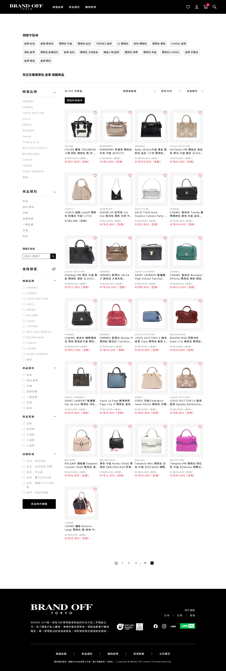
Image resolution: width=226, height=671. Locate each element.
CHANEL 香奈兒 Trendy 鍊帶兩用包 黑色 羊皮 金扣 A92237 (186, 214)
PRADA (27, 124)
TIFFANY (32, 326)
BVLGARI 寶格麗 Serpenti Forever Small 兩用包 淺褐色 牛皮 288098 (81, 465)
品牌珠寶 (28, 218)
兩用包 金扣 (84, 43)
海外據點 (189, 610)
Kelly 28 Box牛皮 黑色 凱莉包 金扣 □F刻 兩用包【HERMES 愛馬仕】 (151, 151)
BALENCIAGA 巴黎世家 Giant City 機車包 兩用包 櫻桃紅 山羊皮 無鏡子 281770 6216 (185, 339)
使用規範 (138, 653)
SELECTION (142, 209)
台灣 (179, 615)
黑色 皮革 (29, 52)
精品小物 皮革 (111, 52)
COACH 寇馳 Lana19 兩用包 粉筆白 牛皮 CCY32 (80, 214)
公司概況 (164, 653)
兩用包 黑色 (158, 43)
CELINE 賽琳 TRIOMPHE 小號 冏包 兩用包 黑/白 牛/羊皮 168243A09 (81, 151)
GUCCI (27, 118)
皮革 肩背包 (47, 43)
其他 (25, 177)
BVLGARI (28, 130)
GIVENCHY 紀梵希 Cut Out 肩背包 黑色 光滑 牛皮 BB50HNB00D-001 (116, 214)
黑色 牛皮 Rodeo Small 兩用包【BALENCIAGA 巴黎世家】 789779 (116, 465)
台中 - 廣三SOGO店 (39, 477)
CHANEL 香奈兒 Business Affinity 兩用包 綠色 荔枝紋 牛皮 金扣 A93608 (186, 277)
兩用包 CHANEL (171, 52)
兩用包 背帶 (131, 52)
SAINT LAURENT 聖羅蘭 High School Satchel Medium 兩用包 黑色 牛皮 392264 (151, 277)
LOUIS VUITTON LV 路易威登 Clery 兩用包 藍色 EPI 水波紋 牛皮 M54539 (151, 339)
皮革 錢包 (29, 60)
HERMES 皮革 (104, 43)
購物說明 (90, 7)
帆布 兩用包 (140, 43)
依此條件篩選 (39, 503)
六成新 (31, 445)
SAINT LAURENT (33, 171)
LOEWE (27, 165)
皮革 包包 (29, 43)
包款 (25, 201)
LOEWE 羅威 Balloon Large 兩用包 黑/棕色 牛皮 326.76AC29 (81, 528)
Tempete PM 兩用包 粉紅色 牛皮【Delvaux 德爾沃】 (186, 465)
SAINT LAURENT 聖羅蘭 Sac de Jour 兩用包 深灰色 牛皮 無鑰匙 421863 (81, 402)
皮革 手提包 (191, 52)
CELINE (69, 146)
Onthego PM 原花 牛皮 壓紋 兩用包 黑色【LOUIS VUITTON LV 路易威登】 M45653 (81, 277)
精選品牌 (58, 7)
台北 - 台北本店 (36, 460)
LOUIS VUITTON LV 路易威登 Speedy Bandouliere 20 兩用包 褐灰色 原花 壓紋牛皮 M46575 (186, 402)
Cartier (27, 136)
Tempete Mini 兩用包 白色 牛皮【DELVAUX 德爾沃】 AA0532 (150, 465)
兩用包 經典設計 (49, 52)
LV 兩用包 (122, 43)
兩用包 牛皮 (65, 43)
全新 (29, 423)
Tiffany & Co (31, 142)
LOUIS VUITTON (33, 113)
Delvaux (140, 460)
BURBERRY (106, 146)
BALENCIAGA (31, 153)
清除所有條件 (75, 100)
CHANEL (28, 107)
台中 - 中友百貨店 (37, 492)
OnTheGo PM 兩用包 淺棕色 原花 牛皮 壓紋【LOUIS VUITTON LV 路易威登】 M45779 (186, 151)
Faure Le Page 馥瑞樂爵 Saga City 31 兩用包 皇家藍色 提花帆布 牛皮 (115, 402)
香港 (192, 615)
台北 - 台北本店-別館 (39, 466)
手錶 (25, 212)
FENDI (138, 397)
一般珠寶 (28, 224)
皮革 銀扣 (45, 60)
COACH (27, 159)
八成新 (31, 440)
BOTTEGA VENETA (35, 148)
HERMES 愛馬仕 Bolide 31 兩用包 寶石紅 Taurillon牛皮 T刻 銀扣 (116, 339)
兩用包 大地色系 (89, 52)
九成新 (31, 434)
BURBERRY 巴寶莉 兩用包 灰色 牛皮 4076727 (116, 151)
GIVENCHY (106, 209)
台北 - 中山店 (35, 471)
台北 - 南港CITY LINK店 (40, 485)
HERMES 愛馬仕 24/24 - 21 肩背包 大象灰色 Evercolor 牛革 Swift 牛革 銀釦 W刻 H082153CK (116, 277)
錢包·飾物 (28, 207)
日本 (167, 615)
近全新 (31, 428)
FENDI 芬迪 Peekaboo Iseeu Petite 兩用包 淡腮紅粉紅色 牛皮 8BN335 (150, 402)
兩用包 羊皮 (149, 52)
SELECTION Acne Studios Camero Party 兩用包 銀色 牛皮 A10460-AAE (151, 214)
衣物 (25, 230)
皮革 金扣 (69, 52)
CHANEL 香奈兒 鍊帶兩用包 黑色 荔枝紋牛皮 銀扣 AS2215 (80, 339)
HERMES (28, 101)
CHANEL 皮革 (178, 43)
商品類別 (74, 7)
